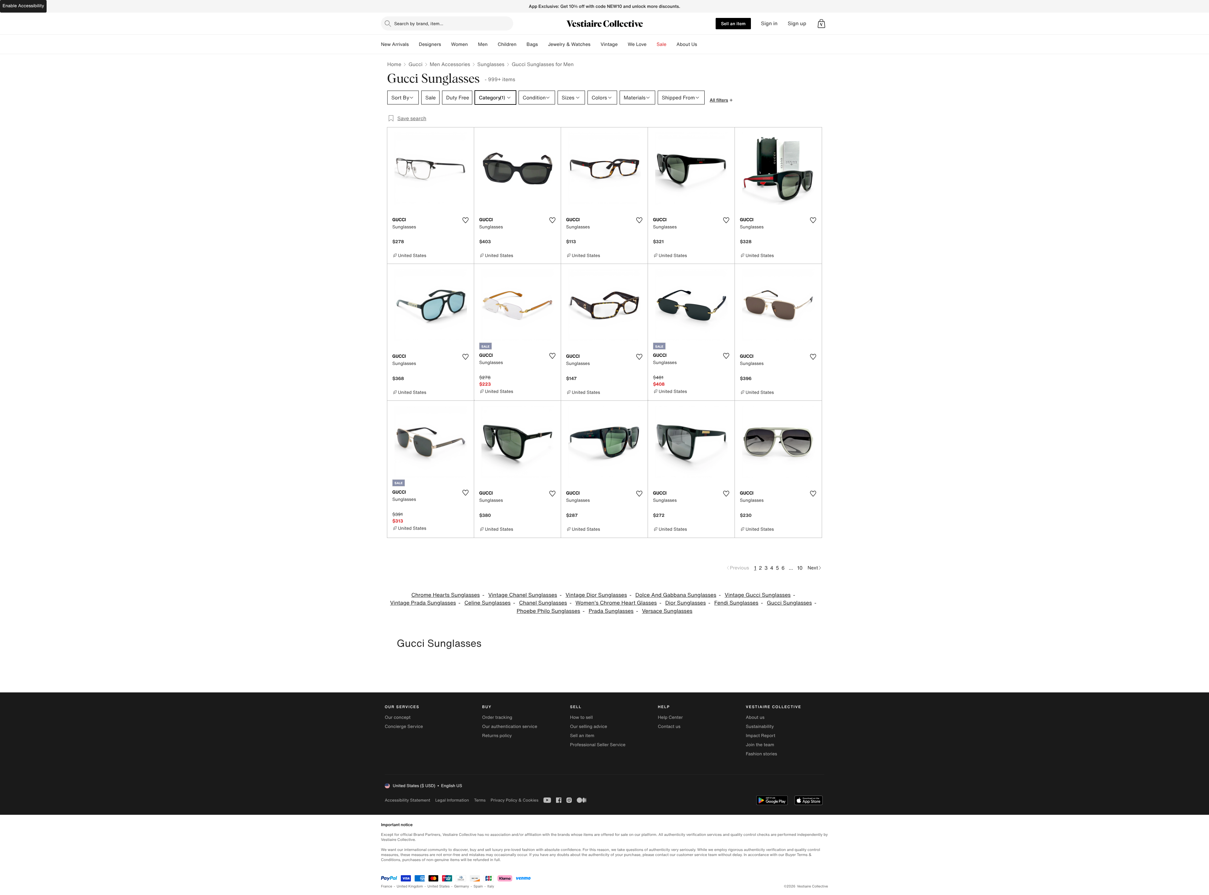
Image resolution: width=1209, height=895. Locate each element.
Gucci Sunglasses (789, 603)
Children (507, 44)
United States (439, 886)
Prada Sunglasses (610, 611)
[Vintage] (622, 44)
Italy (490, 886)
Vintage (608, 44)
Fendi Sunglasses (736, 603)
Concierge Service (404, 726)
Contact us (669, 726)
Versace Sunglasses (667, 611)
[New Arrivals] (413, 44)
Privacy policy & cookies (514, 800)
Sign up (797, 23)
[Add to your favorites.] (465, 220)
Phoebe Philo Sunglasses (548, 611)
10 (800, 568)
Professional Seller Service (597, 744)
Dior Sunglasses (685, 603)
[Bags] (542, 44)
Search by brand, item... (418, 23)
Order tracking (497, 717)
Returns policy (497, 735)
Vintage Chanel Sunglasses (522, 595)
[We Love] (651, 44)
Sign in (769, 23)
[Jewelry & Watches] (595, 44)
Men (483, 44)
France (386, 886)
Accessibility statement (407, 800)
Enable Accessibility (23, 6)
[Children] (521, 44)
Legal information (452, 800)
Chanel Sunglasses (543, 603)
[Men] (492, 44)
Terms (479, 800)
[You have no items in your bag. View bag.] (821, 23)
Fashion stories (761, 754)
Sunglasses (490, 64)
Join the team (760, 744)
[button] (821, 23)
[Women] (472, 44)
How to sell (581, 717)
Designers (430, 44)
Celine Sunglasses (487, 603)
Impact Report (760, 735)
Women (459, 44)
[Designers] (446, 44)
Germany (461, 886)
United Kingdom (410, 886)
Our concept (398, 717)
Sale (662, 44)
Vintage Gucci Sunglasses (758, 595)
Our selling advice (588, 726)
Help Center (670, 717)
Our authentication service (509, 726)
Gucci (415, 64)
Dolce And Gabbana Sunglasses (675, 595)
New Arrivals (395, 44)
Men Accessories (450, 64)
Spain (478, 886)
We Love (637, 44)
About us (755, 717)
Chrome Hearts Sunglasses (445, 595)
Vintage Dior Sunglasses (596, 595)
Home (394, 64)
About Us (687, 44)
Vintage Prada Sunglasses (423, 603)
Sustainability (760, 726)
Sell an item (733, 23)
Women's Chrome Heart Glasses (616, 603)
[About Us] (702, 44)
